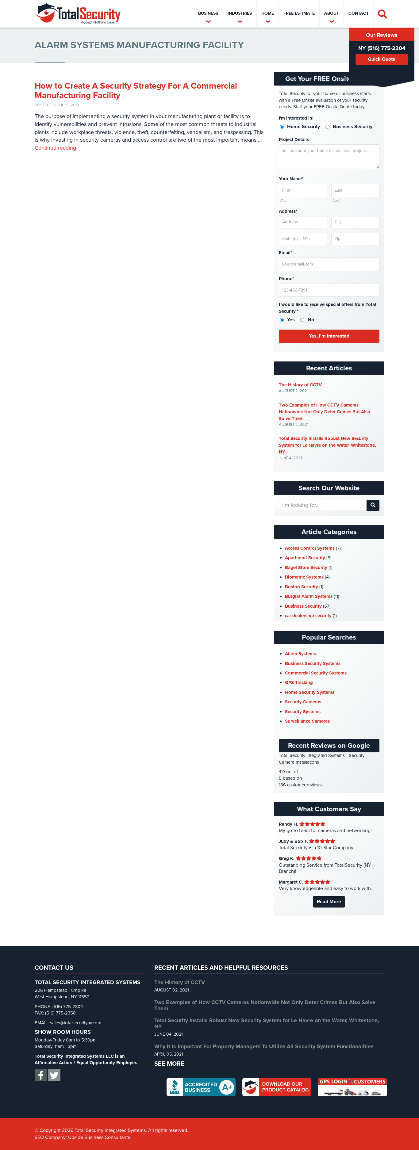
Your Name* (291, 178)
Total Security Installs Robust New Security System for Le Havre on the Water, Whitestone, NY (327, 445)
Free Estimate (299, 13)
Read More (329, 902)
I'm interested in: (296, 118)
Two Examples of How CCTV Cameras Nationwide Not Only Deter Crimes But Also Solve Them (324, 411)
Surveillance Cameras (307, 721)
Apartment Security (305, 557)
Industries (240, 13)
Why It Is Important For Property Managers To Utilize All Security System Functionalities (264, 1046)
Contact (358, 13)
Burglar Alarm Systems (309, 596)
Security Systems (303, 711)
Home (267, 13)
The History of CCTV (300, 385)
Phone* (286, 278)
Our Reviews (382, 35)
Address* (288, 211)
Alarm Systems (300, 653)
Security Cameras (303, 702)
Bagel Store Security (306, 567)
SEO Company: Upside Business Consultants (82, 1137)
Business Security (303, 606)
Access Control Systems (310, 548)
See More (169, 1064)
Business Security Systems (312, 663)
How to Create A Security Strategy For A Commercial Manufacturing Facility (136, 91)
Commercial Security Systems (316, 673)
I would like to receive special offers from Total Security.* (327, 308)
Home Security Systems (309, 692)
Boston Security (301, 587)
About (331, 13)
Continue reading (55, 147)
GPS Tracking (299, 682)
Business (208, 13)
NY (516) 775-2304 (382, 48)
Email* (285, 252)
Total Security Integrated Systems (78, 14)
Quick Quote (381, 59)
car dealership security (308, 615)
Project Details (294, 139)
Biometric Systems (304, 577)
